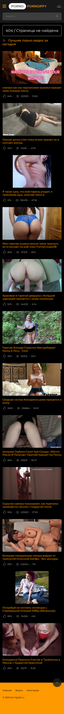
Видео (19, 690)
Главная (7, 690)
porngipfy (28, 6)
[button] (4, 6)
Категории (33, 690)
